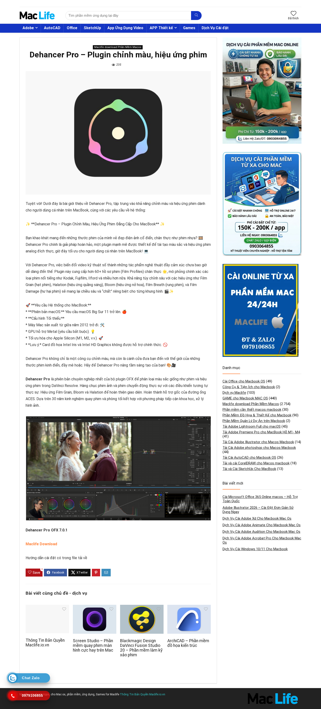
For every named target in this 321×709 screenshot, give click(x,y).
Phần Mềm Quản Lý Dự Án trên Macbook (254, 421)
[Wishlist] (293, 14)
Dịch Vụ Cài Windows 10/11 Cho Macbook (255, 549)
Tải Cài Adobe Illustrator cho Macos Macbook (258, 442)
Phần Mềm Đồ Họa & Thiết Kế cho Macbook (257, 415)
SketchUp (92, 28)
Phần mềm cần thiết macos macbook (252, 409)
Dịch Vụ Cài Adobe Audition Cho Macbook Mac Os (261, 532)
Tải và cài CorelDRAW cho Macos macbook (256, 463)
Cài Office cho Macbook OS (244, 381)
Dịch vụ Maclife (234, 392)
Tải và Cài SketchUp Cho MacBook (249, 469)
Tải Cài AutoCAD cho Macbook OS (249, 457)
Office (72, 28)
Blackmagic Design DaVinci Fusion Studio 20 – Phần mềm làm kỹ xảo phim (141, 647)
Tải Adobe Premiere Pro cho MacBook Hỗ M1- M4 (261, 432)
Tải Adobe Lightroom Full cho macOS (252, 426)
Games (189, 28)
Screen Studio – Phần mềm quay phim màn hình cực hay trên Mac (93, 645)
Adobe (28, 28)
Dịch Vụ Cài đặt (215, 28)
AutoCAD (52, 28)
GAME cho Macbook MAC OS (245, 398)
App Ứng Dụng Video (125, 28)
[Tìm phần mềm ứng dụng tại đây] (196, 15)
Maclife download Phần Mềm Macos (117, 47)
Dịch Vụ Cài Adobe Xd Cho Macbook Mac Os (257, 518)
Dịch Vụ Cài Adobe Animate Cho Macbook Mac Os (262, 525)
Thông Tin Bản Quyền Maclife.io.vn (45, 642)
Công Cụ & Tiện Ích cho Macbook (249, 387)
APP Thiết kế (161, 28)
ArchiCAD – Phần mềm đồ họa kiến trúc (188, 643)
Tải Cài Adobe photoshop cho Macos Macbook (259, 448)
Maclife (114, 694)
